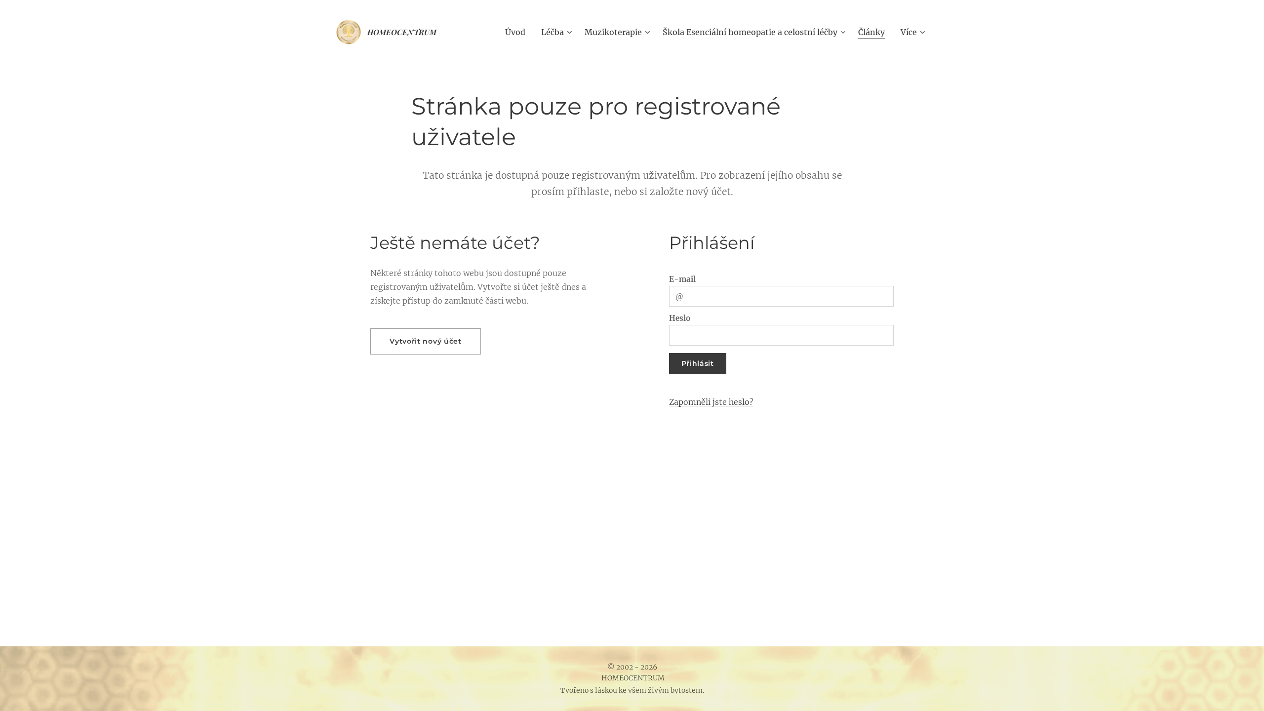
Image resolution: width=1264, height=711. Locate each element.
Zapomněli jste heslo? (711, 402)
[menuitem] (518, 32)
